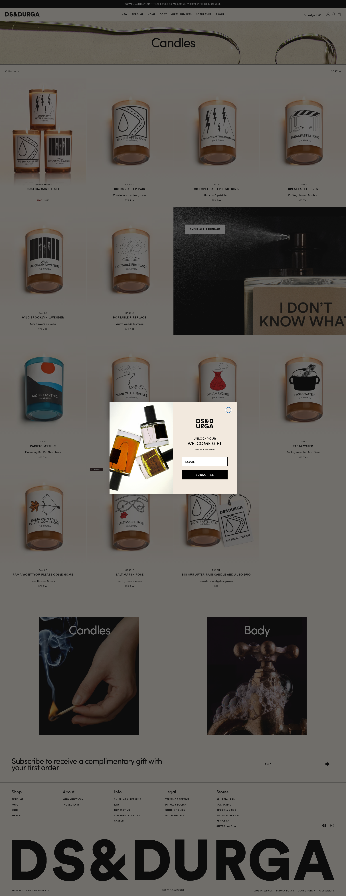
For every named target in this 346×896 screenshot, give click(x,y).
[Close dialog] (228, 410)
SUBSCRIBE (205, 475)
